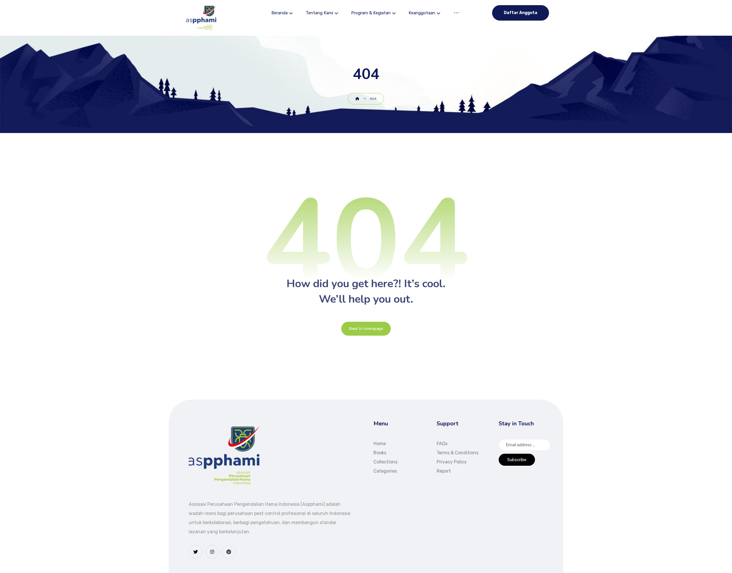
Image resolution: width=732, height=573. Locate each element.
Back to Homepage (366, 328)
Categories (385, 471)
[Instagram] (212, 552)
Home (379, 443)
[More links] (456, 13)
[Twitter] (195, 552)
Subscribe (516, 459)
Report (444, 471)
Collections (385, 462)
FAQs (442, 443)
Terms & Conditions (457, 452)
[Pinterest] (229, 552)
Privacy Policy (452, 462)
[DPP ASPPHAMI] (201, 18)
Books (379, 452)
